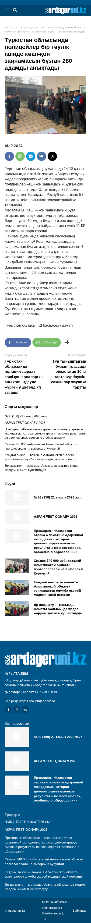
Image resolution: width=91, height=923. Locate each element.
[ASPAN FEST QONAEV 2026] (17, 516)
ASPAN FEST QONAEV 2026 (25, 423)
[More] (67, 342)
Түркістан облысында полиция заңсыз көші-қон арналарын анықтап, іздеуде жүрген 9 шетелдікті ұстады (24, 376)
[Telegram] (30, 156)
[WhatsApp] (20, 156)
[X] (52, 156)
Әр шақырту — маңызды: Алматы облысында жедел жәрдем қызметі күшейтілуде (58, 609)
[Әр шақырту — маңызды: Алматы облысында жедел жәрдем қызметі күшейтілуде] (17, 608)
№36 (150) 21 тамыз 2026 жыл (26, 416)
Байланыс (79, 910)
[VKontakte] (25, 709)
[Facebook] (9, 156)
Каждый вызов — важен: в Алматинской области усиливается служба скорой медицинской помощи (57, 588)
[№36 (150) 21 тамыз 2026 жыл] (17, 497)
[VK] (41, 156)
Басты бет (11, 27)
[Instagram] (16, 709)
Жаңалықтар (28, 27)
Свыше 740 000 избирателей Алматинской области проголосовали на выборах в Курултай (58, 567)
